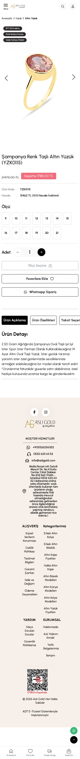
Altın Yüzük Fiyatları (51, 610)
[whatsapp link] (74, 730)
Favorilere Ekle (37, 279)
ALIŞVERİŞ (30, 526)
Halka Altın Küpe (50, 567)
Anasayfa (7, 18)
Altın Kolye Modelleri (50, 599)
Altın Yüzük (31, 18)
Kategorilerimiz (54, 526)
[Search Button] (63, 6)
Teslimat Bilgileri (29, 560)
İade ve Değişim (29, 581)
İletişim (50, 655)
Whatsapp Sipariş (42, 292)
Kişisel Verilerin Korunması (29, 537)
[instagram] (46, 412)
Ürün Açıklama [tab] (14, 320)
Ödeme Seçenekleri (29, 592)
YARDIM (29, 620)
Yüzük (18, 18)
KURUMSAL (52, 620)
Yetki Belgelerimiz (51, 646)
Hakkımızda (50, 627)
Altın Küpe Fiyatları (50, 556)
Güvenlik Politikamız (29, 643)
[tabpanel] (40, 353)
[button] (73, 77)
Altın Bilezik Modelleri (50, 578)
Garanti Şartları (29, 571)
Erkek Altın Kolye (50, 535)
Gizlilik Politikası (29, 549)
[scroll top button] (74, 740)
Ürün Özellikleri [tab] (43, 320)
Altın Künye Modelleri (50, 588)
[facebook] (34, 412)
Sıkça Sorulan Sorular (29, 630)
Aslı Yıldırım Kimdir (50, 636)
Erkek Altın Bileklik (50, 546)
